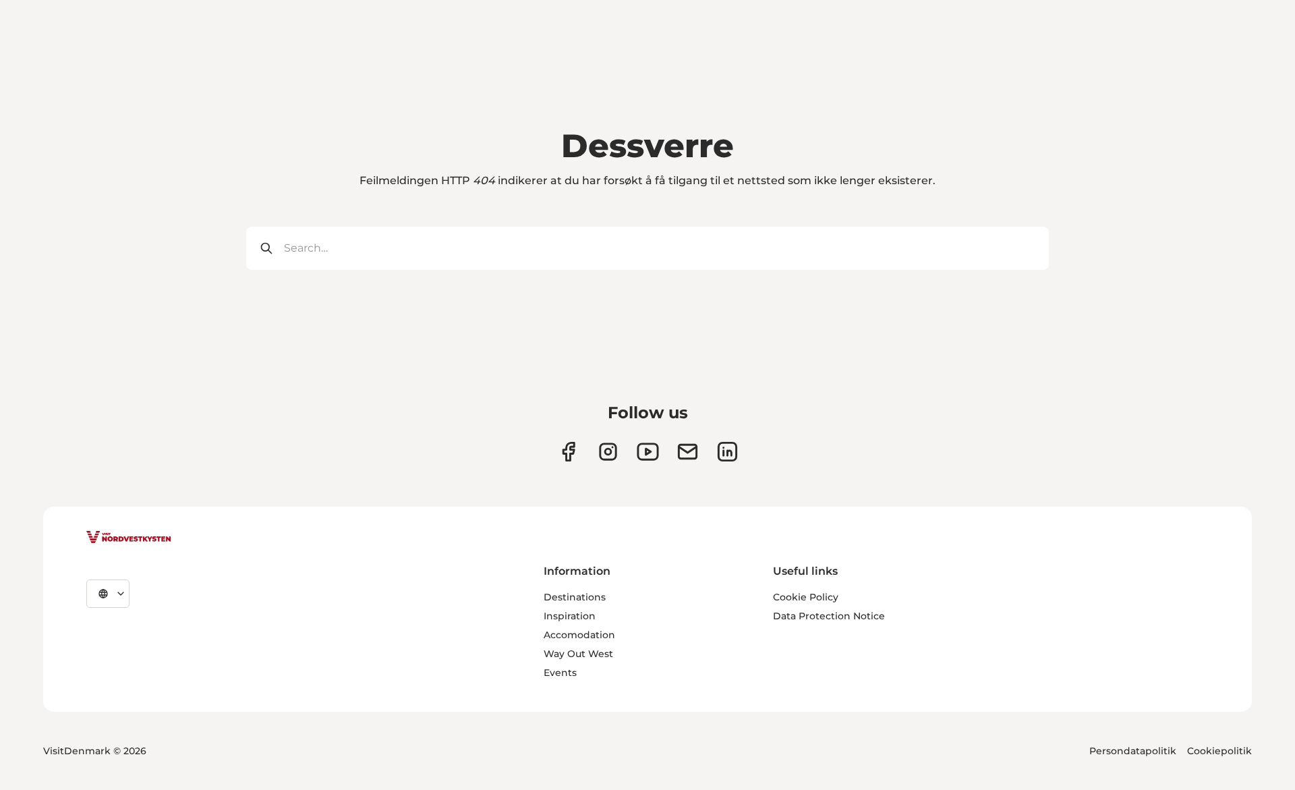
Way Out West (578, 654)
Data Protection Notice (829, 616)
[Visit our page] (568, 451)
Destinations (575, 597)
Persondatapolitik (1132, 751)
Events (560, 673)
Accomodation (579, 635)
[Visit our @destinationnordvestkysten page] (648, 451)
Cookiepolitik (1219, 751)
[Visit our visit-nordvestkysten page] (727, 451)
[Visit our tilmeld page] (687, 451)
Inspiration (570, 616)
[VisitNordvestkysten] (128, 537)
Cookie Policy (805, 597)
